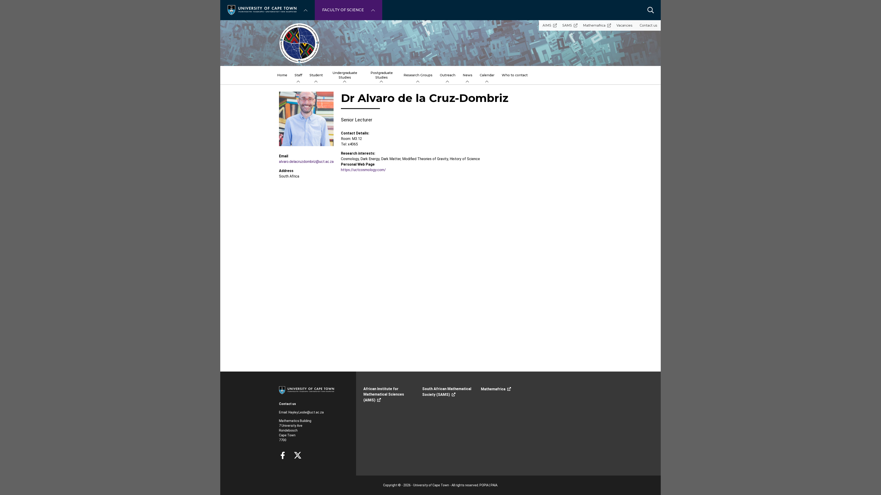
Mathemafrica (594, 25)
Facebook (282, 455)
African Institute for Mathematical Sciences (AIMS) (383, 394)
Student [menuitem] (316, 75)
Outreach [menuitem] (447, 75)
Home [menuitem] (282, 75)
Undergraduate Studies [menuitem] (344, 75)
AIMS (547, 25)
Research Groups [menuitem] (418, 75)
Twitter (298, 455)
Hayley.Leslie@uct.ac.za (306, 412)
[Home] (262, 10)
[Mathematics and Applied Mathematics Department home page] (440, 43)
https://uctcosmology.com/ (363, 170)
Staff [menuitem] (298, 75)
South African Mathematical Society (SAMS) (446, 392)
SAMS (567, 25)
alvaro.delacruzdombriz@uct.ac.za (306, 161)
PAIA (494, 485)
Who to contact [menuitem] (515, 75)
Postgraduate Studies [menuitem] (382, 75)
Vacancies (624, 25)
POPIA (484, 485)
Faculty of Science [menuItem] (343, 10)
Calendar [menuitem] (487, 75)
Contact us (648, 25)
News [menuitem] (467, 75)
